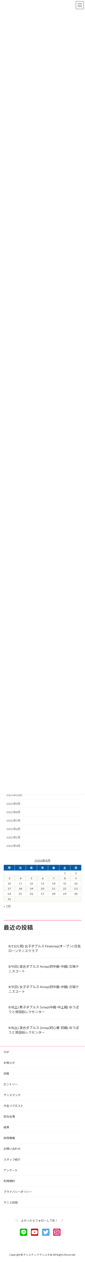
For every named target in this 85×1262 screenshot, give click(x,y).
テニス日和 (11, 1202)
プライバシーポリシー (18, 1192)
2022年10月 (14, 795)
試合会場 (9, 1116)
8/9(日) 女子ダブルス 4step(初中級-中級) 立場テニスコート (43, 989)
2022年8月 (13, 812)
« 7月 (7, 906)
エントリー (11, 1084)
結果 (6, 1127)
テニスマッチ (12, 1095)
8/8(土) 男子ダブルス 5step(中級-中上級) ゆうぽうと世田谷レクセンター (43, 1009)
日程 (6, 1073)
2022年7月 (13, 820)
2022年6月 (13, 829)
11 (20, 883)
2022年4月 (13, 846)
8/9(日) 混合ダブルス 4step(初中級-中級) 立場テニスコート (43, 968)
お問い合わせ (12, 1149)
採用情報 (9, 1138)
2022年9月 (13, 803)
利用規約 (9, 1181)
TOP (6, 1052)
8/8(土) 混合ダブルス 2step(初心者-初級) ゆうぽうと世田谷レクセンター (43, 1030)
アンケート (11, 1170)
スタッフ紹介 (12, 1159)
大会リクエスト (13, 1105)
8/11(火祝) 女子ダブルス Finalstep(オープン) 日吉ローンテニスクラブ (44, 948)
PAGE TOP (78, 1219)
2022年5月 (13, 837)
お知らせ (9, 1062)
